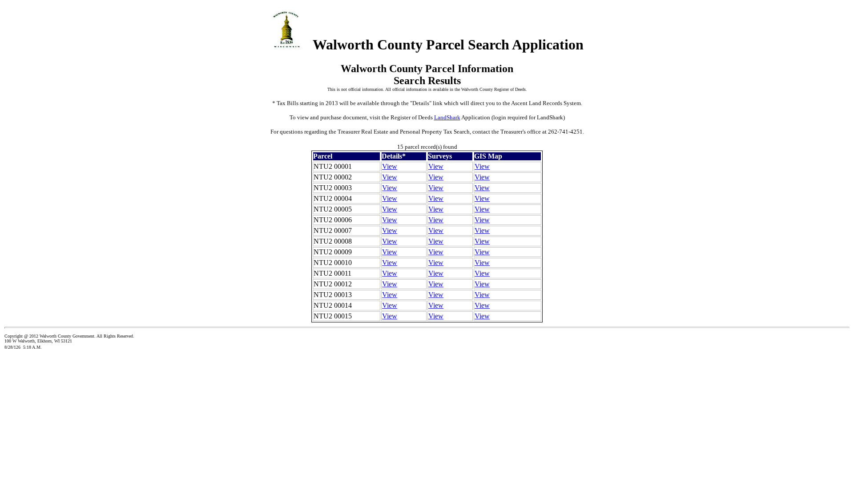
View (389, 166)
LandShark (447, 117)
